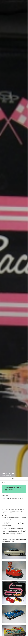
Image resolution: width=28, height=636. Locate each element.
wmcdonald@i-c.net (6, 523)
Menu (14, 478)
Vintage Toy (8, 474)
